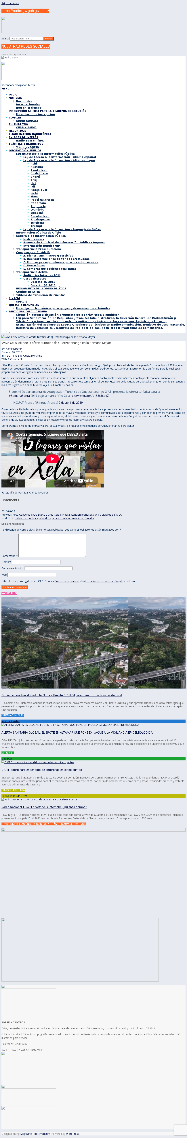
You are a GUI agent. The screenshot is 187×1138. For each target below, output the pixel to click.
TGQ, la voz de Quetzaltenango (23, 355)
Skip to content (10, 3)
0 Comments (15, 359)
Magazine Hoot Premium (35, 1133)
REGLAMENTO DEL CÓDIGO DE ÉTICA (41, 288)
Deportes (7, 758)
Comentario (9, 556)
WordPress (72, 1133)
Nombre (6, 562)
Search (5, 38)
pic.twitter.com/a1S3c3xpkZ (90, 396)
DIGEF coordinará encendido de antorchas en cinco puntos (41, 770)
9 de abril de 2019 (71, 403)
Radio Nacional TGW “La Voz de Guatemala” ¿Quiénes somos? (44, 807)
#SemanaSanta (19, 396)
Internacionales (10, 721)
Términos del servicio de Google (104, 581)
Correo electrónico (12, 568)
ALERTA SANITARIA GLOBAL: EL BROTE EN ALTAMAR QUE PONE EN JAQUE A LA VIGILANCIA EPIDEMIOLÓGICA (77, 732)
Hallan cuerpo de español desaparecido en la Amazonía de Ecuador (54, 518)
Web (4, 574)
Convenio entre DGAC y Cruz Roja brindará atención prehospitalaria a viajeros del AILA (70, 514)
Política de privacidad (67, 581)
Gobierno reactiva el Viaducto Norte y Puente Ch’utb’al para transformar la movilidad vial (61, 695)
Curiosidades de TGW (14, 796)
